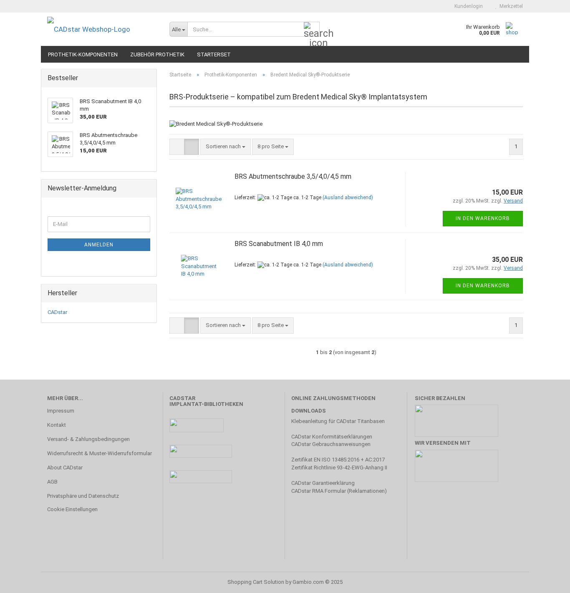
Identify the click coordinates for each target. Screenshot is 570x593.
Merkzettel (510, 6)
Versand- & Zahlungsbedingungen (88, 439)
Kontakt (56, 425)
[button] (176, 147)
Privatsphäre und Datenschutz (83, 496)
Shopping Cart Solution (255, 582)
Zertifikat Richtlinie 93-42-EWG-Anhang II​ (339, 467)
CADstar (57, 312)
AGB (52, 482)
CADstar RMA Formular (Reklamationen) (339, 491)
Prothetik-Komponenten (83, 54)
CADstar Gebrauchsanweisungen (331, 444)
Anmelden (98, 245)
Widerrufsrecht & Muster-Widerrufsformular (99, 453)
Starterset (214, 54)
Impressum (60, 411)
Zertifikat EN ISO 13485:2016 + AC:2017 (338, 459)
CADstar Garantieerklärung (323, 483)
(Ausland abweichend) (348, 197)
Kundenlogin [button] (467, 6)
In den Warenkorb (483, 218)
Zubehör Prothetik (157, 54)
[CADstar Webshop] (102, 29)
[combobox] (225, 147)
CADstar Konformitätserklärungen (331, 436)
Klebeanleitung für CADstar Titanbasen (338, 421)
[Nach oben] (547, 580)
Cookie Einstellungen (72, 509)
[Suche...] (312, 29)
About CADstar (65, 467)
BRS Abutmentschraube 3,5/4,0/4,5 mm (293, 176)
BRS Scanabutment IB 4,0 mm (279, 244)
